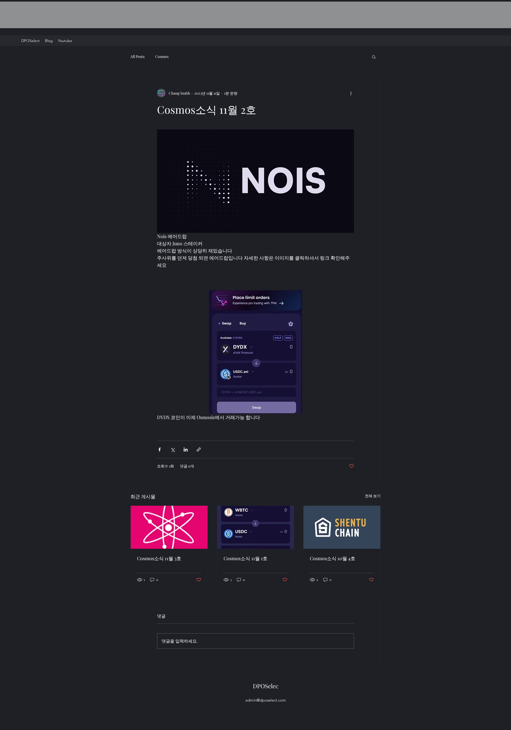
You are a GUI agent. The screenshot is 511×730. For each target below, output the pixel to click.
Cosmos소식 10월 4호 (332, 558)
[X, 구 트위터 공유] (172, 449)
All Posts (137, 56)
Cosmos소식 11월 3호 (159, 558)
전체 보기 (373, 495)
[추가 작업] (351, 93)
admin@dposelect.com (265, 700)
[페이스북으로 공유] (159, 449)
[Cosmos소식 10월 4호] (341, 527)
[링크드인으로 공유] (185, 449)
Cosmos (161, 56)
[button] (373, 56)
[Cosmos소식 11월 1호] (255, 527)
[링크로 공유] (198, 449)
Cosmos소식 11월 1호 (245, 558)
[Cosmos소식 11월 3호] (169, 527)
